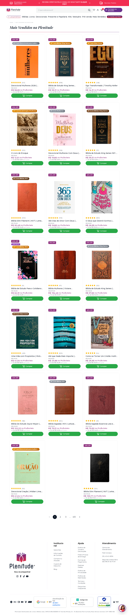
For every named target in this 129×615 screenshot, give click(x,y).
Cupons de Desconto (57, 565)
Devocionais (41, 17)
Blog (55, 569)
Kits (70, 17)
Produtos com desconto (20, 3)
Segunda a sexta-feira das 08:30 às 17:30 (110, 560)
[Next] (90, 3)
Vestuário (77, 17)
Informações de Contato (58, 554)
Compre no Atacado (58, 559)
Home (11, 22)
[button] (25, 17)
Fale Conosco (107, 553)
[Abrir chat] (122, 608)
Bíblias (25, 17)
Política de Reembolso (82, 577)
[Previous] (39, 3)
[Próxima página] (80, 517)
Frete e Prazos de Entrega (83, 556)
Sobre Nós (57, 550)
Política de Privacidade (82, 571)
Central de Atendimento (107, 548)
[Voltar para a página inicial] (14, 10)
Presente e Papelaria (57, 17)
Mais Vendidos (99, 17)
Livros (32, 17)
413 (74, 517)
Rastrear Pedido (110, 3)
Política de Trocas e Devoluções (82, 549)
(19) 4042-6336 (107, 556)
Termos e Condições (81, 582)
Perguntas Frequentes (82, 587)
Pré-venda (87, 17)
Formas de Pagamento (82, 561)
